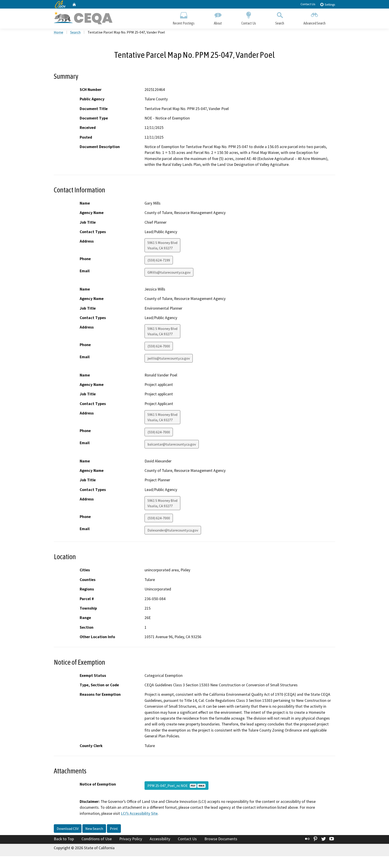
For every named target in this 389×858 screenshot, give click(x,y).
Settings (329, 5)
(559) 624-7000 (158, 346)
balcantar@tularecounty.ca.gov (171, 444)
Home (58, 32)
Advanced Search (314, 23)
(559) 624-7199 (158, 260)
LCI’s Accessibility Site (139, 813)
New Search (94, 828)
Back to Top (64, 838)
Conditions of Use (96, 838)
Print (114, 828)
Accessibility (160, 838)
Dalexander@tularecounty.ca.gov (172, 530)
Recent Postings (183, 23)
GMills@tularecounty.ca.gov (168, 272)
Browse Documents (220, 838)
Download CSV (68, 828)
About (218, 23)
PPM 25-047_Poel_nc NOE (175, 785)
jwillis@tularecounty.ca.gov (168, 358)
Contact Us (308, 4)
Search (279, 23)
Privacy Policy (130, 838)
